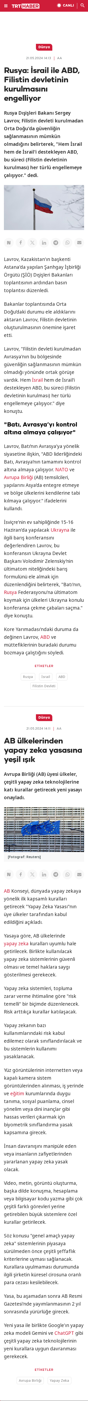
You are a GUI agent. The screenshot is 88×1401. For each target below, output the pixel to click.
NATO (61, 469)
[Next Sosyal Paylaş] (9, 243)
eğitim (17, 1093)
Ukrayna (60, 530)
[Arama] (82, 6)
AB (7, 891)
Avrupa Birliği (18, 477)
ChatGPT (64, 1333)
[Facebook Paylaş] (20, 243)
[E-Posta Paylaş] (79, 243)
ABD (45, 637)
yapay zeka (16, 943)
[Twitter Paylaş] (32, 243)
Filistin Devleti (44, 686)
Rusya (10, 592)
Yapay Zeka (59, 1380)
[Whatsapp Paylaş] (67, 243)
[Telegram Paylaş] (56, 243)
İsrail (37, 380)
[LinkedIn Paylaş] (44, 243)
